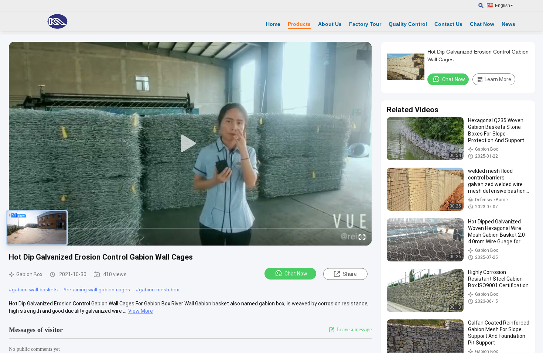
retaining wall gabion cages (98, 289)
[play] (190, 143)
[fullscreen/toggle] (362, 236)
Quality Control (408, 24)
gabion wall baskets (35, 289)
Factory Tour (365, 24)
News (508, 24)
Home (273, 24)
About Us (330, 24)
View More (140, 311)
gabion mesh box (159, 289)
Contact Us (448, 24)
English (502, 5)
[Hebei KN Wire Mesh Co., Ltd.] (57, 21)
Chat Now (482, 24)
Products (299, 24)
